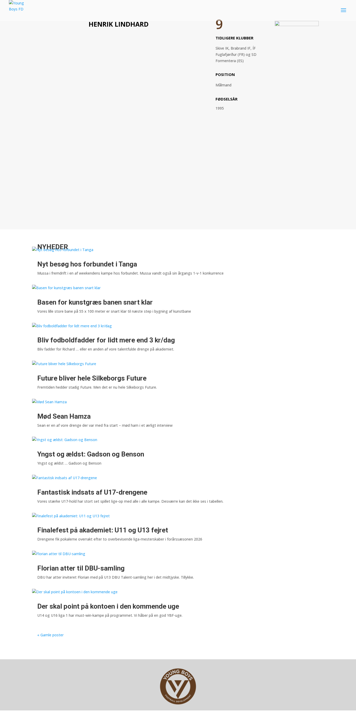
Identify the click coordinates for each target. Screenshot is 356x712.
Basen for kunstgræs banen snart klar (95, 302)
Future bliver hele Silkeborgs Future (91, 378)
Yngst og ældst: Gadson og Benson (90, 454)
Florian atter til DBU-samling (81, 568)
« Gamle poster (50, 634)
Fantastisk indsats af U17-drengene (92, 492)
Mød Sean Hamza (64, 416)
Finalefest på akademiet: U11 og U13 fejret (102, 530)
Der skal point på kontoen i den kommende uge (108, 606)
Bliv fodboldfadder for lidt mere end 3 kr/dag (106, 340)
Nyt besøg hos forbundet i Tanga (87, 264)
